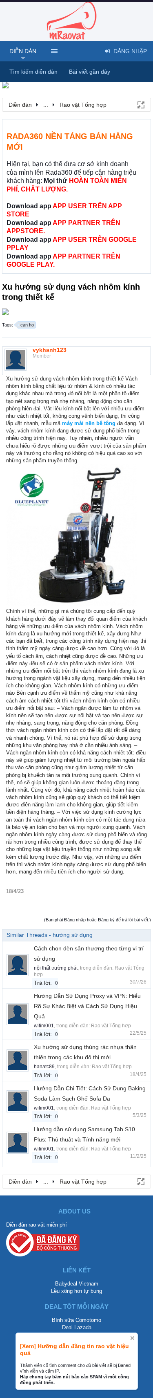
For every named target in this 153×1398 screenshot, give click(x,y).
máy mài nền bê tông (88, 423)
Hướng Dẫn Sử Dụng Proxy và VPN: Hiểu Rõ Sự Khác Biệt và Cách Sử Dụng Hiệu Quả (87, 1006)
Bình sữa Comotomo (76, 1320)
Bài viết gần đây (89, 71)
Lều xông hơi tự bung (76, 1291)
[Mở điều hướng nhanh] (140, 104)
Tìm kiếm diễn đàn (33, 71)
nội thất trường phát (56, 968)
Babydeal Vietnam (76, 1284)
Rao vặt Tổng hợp (111, 1026)
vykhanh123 (50, 350)
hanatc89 (44, 1066)
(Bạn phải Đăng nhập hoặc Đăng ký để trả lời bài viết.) (97, 919)
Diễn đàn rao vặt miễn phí (36, 1225)
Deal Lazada (76, 1327)
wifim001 (44, 1026)
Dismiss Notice (132, 1338)
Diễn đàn (22, 51)
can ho (27, 324)
